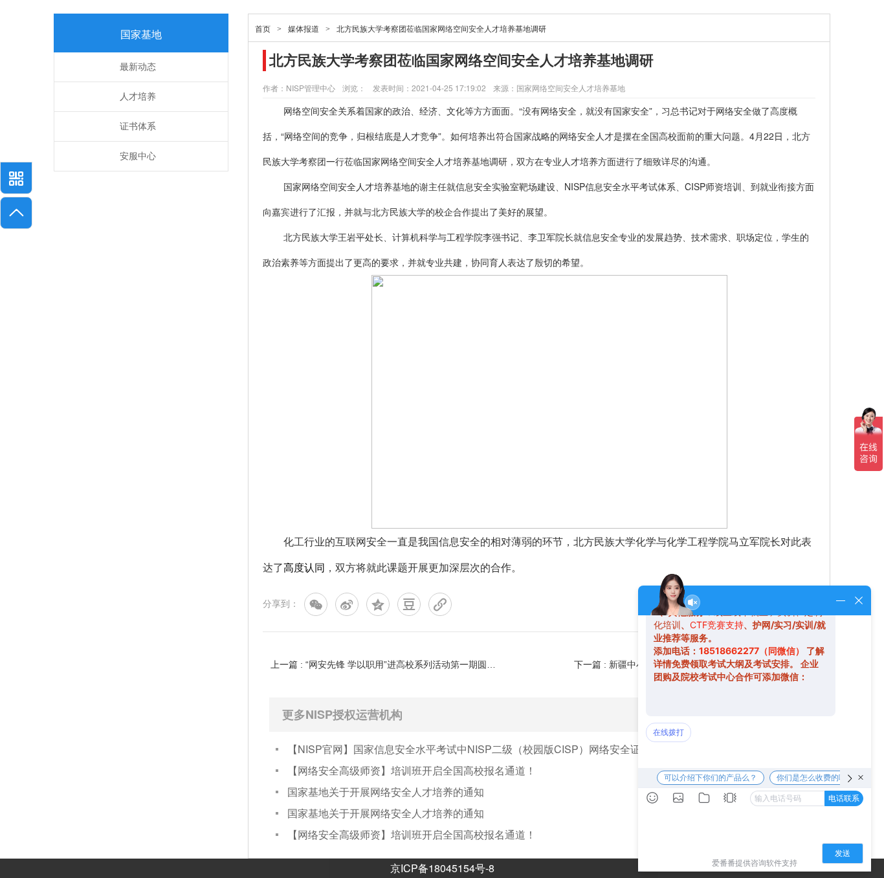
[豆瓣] (409, 604)
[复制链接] (440, 604)
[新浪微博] (347, 604)
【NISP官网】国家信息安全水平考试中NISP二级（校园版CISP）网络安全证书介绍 (479, 748)
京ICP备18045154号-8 (442, 868)
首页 (263, 29)
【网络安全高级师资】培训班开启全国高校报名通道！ (411, 770)
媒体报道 (303, 29)
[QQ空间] (378, 604)
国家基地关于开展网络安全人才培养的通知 (385, 791)
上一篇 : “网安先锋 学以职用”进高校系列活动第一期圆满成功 (387, 664)
